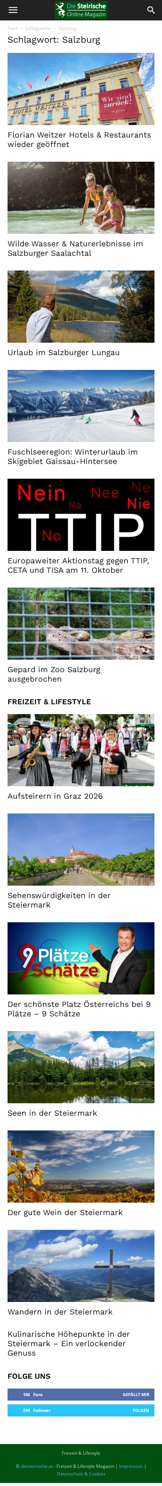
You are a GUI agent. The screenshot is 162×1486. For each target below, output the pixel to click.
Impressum (131, 1466)
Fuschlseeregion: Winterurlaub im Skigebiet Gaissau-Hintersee (73, 456)
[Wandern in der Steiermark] (81, 1266)
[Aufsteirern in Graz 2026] (81, 750)
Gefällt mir (136, 1394)
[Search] (151, 10)
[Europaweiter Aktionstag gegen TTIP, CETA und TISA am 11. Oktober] (81, 515)
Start (13, 28)
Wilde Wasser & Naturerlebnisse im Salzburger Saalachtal (75, 248)
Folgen (141, 1410)
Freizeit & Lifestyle (81, 1453)
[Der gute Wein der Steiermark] (81, 1166)
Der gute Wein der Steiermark (65, 1212)
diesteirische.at (37, 1466)
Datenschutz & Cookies (81, 1474)
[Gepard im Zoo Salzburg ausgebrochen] (81, 624)
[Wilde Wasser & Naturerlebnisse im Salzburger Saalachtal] (81, 198)
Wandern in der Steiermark (60, 1311)
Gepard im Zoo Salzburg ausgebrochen (54, 674)
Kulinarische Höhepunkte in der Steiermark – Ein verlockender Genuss (69, 1343)
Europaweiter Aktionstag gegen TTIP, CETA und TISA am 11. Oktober (78, 565)
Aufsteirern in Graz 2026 (55, 796)
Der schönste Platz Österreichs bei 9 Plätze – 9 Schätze (79, 1008)
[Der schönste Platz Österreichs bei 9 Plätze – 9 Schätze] (81, 958)
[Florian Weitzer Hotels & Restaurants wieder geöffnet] (81, 89)
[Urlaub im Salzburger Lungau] (81, 307)
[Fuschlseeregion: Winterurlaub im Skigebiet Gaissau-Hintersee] (81, 406)
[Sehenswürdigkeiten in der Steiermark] (81, 849)
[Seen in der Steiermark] (81, 1067)
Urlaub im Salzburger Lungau (64, 352)
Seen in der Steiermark (52, 1113)
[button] (13, 10)
